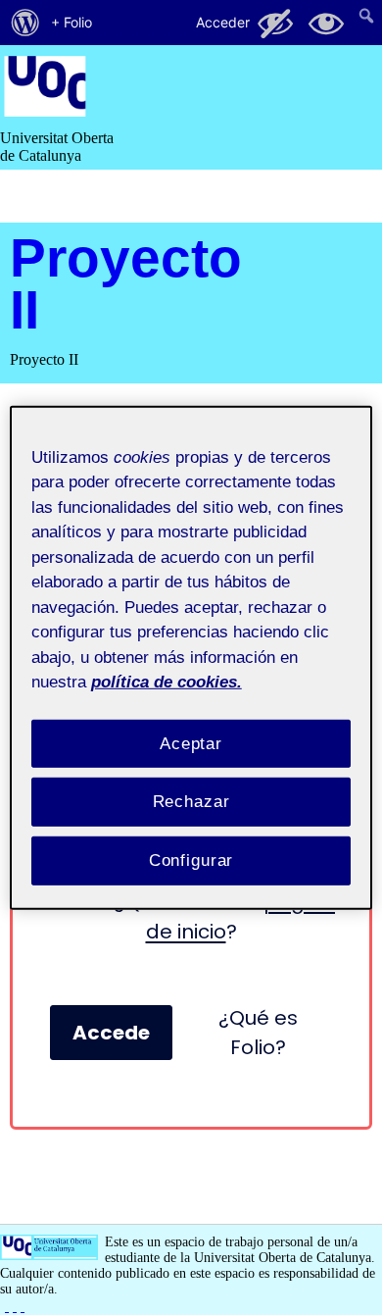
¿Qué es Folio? (258, 1032)
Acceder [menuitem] (223, 22)
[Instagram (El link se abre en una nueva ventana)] (15, 1305)
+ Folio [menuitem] (71, 22)
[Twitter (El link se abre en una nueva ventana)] (22, 1305)
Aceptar (191, 742)
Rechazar (191, 801)
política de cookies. (166, 682)
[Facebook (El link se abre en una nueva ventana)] (7, 1305)
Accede (111, 1032)
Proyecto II (126, 283)
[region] (191, 657)
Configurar (191, 860)
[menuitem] (25, 22)
